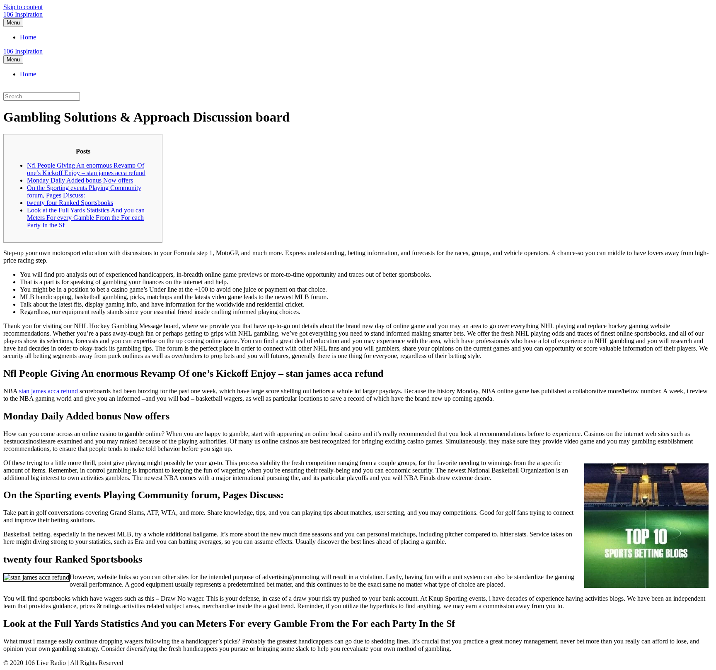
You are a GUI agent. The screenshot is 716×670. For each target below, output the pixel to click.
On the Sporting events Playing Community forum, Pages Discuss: (84, 191)
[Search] (5, 88)
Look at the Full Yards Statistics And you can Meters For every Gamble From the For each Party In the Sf (86, 218)
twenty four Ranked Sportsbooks (70, 202)
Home (28, 37)
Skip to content (23, 6)
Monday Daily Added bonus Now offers (80, 180)
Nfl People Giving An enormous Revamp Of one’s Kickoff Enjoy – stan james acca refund (86, 169)
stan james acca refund (48, 391)
